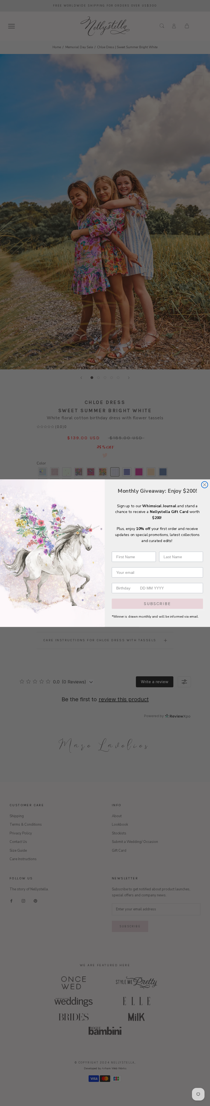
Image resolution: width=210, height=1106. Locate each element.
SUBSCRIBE (157, 603)
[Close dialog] (204, 484)
